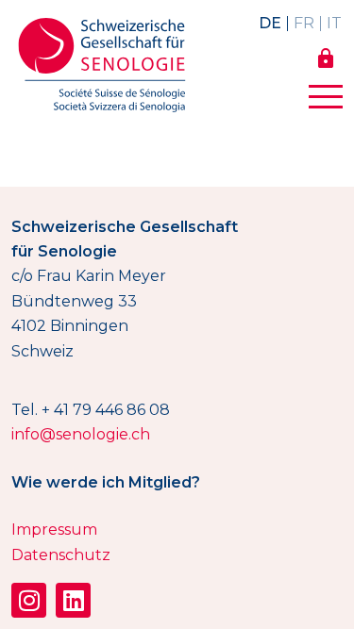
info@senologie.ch (80, 434)
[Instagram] (28, 600)
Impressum (54, 529)
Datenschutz (60, 555)
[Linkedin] (73, 600)
